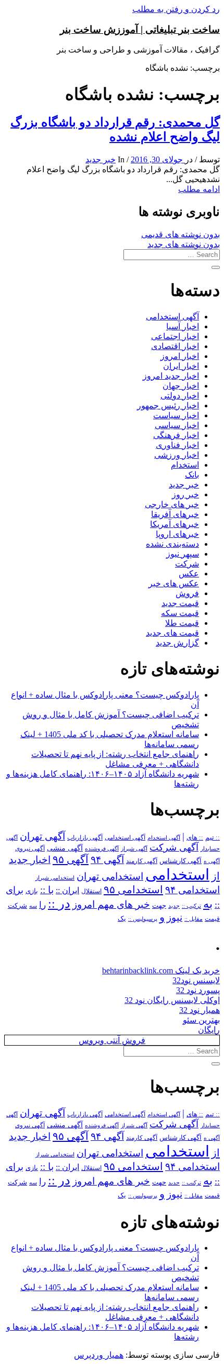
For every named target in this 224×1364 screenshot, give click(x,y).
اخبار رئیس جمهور (168, 405)
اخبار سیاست (176, 415)
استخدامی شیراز (54, 877)
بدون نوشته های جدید (183, 244)
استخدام (185, 464)
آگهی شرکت (174, 847)
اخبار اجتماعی (175, 336)
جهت (159, 905)
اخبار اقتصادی (175, 346)
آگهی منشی (65, 848)
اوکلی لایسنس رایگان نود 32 (172, 1000)
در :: (59, 903)
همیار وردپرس (98, 1354)
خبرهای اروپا (177, 534)
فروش (187, 593)
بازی (32, 891)
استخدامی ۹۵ (133, 889)
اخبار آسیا (182, 326)
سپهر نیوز (182, 553)
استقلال (91, 891)
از (215, 876)
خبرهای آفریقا (175, 514)
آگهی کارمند (141, 861)
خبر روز (185, 494)
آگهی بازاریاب (85, 837)
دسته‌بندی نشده (172, 543)
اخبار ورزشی (176, 455)
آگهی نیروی (30, 848)
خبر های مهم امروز (111, 904)
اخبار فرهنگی (176, 435)
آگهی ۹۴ (107, 859)
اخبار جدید (30, 859)
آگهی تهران (42, 836)
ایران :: (67, 890)
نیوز (174, 917)
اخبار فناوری (177, 445)
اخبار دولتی (179, 395)
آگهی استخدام (163, 837)
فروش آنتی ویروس (112, 1040)
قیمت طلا (182, 623)
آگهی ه (212, 861)
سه (33, 906)
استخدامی (177, 874)
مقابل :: (193, 919)
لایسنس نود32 (196, 980)
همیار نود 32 (199, 1010)
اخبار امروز (179, 356)
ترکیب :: (191, 906)
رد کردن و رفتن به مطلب (176, 9)
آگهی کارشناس (180, 861)
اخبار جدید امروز (171, 375)
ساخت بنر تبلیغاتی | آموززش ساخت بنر (140, 29)
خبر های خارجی (172, 504)
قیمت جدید (180, 603)
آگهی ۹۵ (71, 859)
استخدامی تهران (110, 876)
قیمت (212, 919)
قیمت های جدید (172, 632)
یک (122, 918)
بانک (192, 474)
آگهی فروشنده (102, 848)
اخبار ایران (181, 366)
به (208, 903)
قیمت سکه (180, 613)
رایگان (209, 1029)
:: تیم (212, 837)
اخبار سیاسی (177, 425)
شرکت (187, 563)
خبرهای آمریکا (174, 524)
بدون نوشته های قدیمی (180, 234)
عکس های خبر (173, 583)
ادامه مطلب (199, 189)
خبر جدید (100, 159)
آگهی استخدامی (172, 316)
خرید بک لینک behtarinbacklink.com (161, 970)
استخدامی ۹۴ (192, 889)
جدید (174, 906)
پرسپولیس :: (142, 919)
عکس (189, 573)
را (42, 904)
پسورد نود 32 (198, 990)
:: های (194, 837)
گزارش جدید (177, 642)
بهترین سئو (201, 1019)
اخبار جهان (181, 385)
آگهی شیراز (134, 848)
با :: (47, 890)
